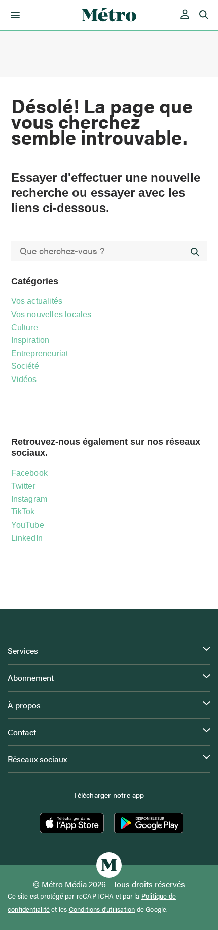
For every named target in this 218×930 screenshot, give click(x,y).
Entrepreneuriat (39, 353)
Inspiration (30, 340)
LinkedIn (27, 538)
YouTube (27, 525)
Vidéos (24, 379)
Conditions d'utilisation (102, 909)
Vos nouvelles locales (51, 314)
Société (25, 366)
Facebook (29, 473)
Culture (24, 327)
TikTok (23, 511)
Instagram (29, 499)
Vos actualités (37, 301)
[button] (13, 15)
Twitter (23, 485)
